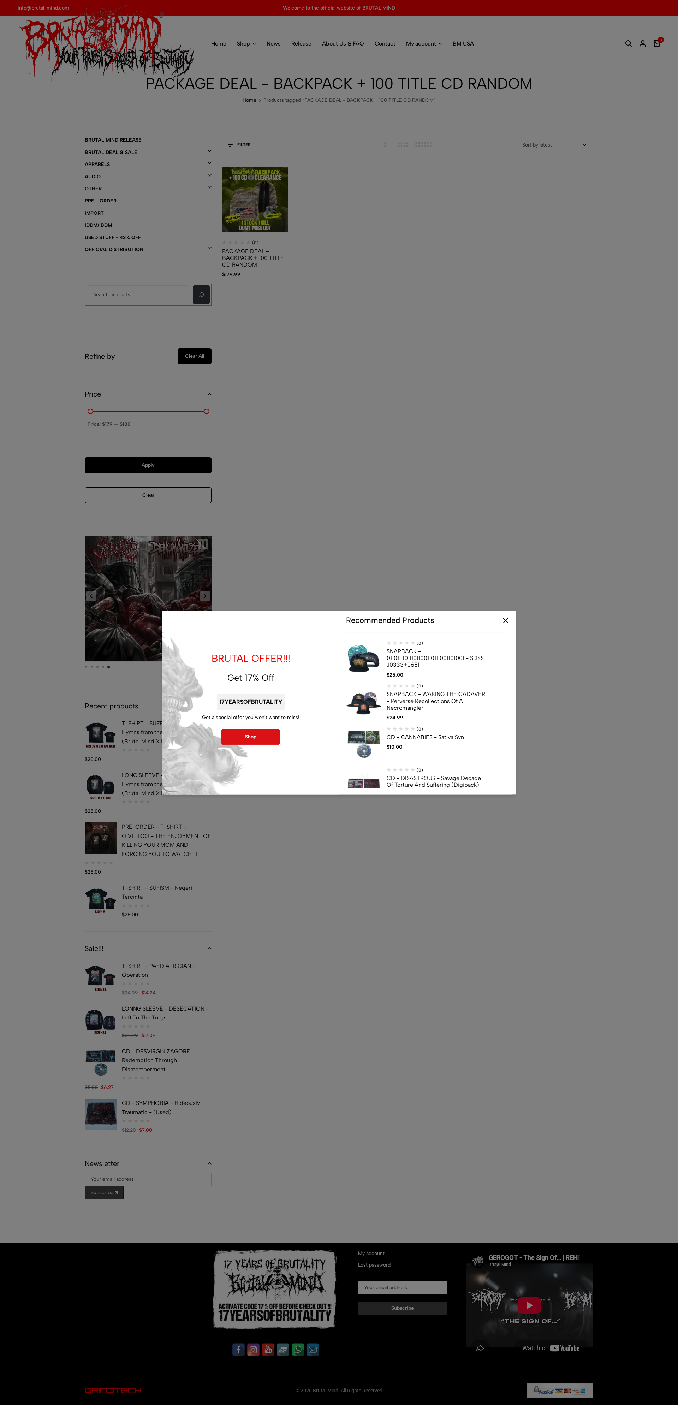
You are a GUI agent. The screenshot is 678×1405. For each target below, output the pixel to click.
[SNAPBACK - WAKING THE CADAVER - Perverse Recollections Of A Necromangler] (363, 701)
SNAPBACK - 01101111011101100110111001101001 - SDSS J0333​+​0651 (435, 658)
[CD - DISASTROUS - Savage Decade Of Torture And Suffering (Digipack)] (363, 785)
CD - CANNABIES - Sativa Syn (425, 737)
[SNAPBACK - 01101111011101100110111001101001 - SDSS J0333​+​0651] (363, 658)
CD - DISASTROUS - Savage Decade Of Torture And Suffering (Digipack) (434, 781)
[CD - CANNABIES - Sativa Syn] (363, 744)
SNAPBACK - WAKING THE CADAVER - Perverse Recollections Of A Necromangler (436, 701)
